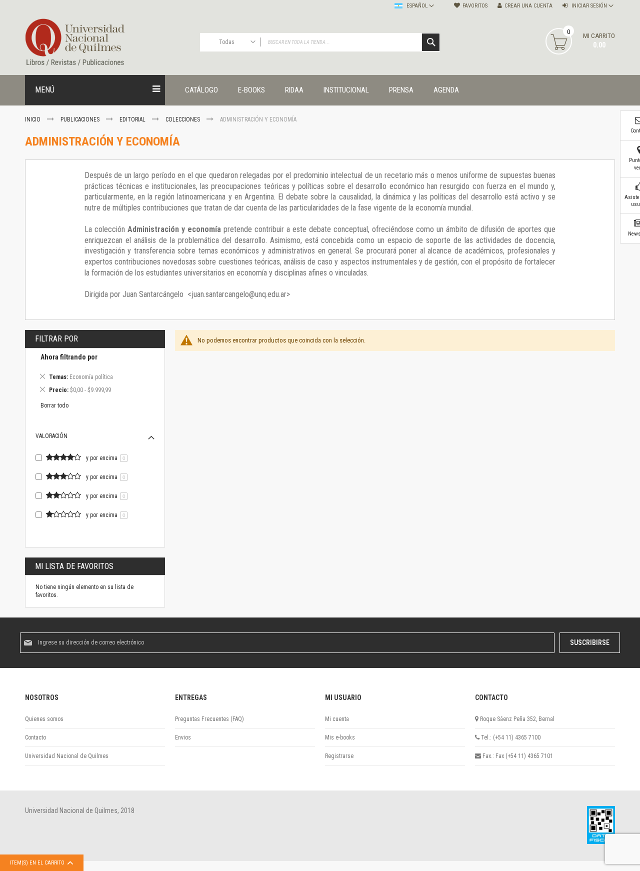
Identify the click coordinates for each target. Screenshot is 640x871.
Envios (183, 737)
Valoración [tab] (52, 436)
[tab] (95, 375)
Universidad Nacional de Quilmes (66, 756)
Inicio (33, 119)
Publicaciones (80, 119)
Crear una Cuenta (528, 5)
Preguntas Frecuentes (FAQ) (209, 719)
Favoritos (475, 5)
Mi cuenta (337, 719)
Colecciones (184, 119)
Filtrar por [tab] (56, 339)
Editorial (133, 119)
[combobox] (320, 42)
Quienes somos (44, 719)
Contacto (35, 737)
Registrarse (339, 756)
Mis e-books (340, 737)
